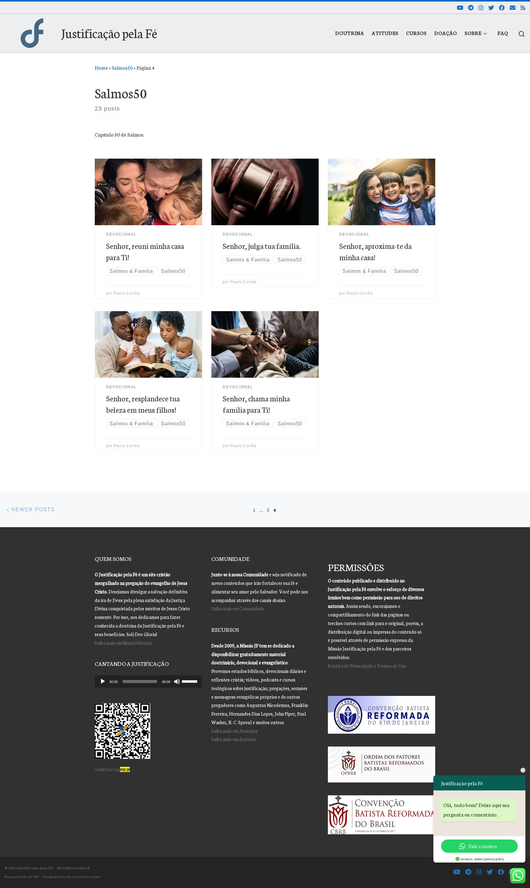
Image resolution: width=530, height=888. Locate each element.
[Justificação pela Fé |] (32, 31)
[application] (148, 681)
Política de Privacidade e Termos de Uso (367, 665)
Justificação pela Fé (35, 867)
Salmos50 (122, 67)
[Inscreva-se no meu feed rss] (522, 7)
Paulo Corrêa (127, 293)
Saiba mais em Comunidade (237, 608)
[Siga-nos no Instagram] (480, 7)
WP (36, 876)
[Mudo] (177, 681)
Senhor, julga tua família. (262, 246)
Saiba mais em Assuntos (234, 731)
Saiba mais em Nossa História (123, 642)
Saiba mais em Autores (233, 739)
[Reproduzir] (103, 681)
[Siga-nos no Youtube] (460, 7)
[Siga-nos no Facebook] (502, 7)
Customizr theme (86, 876)
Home (101, 67)
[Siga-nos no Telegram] (471, 7)
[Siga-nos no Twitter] (491, 7)
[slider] (190, 680)
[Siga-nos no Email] (513, 7)
